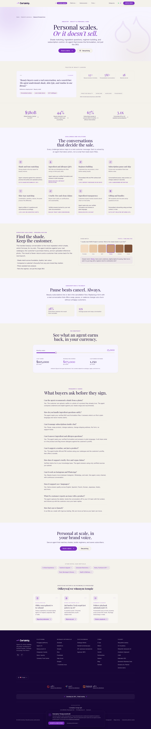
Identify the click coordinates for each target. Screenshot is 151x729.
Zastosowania (83, 3)
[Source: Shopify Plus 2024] (127, 117)
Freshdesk (60, 655)
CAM (119, 655)
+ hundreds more (62, 664)
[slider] (56, 353)
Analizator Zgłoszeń (123, 652)
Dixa (58, 652)
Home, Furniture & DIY (100, 567)
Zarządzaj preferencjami (72, 723)
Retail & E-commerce (26, 17)
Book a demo (65, 51)
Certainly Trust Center (43, 658)
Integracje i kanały (42, 652)
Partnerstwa (101, 655)
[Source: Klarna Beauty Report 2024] (67, 117)
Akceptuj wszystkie (56, 723)
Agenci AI (39, 645)
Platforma (72, 3)
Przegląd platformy (42, 642)
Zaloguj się (111, 3)
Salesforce (60, 645)
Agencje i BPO (81, 652)
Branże (99, 649)
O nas (99, 642)
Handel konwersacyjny (83, 645)
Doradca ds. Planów (123, 664)
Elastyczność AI (41, 649)
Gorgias (59, 661)
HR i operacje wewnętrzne (84, 649)
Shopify (59, 649)
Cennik (99, 652)
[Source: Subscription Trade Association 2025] (97, 117)
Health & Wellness (85, 572)
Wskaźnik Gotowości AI (124, 649)
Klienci (99, 645)
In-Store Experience (48, 567)
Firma (92, 3)
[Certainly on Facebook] (21, 654)
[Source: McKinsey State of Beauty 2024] (38, 117)
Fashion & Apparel (65, 567)
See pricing (86, 51)
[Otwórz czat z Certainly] (120, 3)
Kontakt (100, 664)
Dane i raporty (41, 655)
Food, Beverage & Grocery (66, 572)
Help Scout (60, 658)
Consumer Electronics (82, 567)
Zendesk (59, 642)
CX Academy (121, 645)
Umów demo (129, 3)
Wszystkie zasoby (123, 642)
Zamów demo (122, 667)
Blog (99, 661)
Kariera (100, 658)
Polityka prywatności (74, 719)
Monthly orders (40, 350)
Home (17, 17)
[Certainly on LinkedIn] (18, 654)
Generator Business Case (125, 661)
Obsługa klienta (81, 642)
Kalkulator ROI (122, 658)
